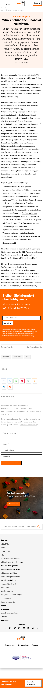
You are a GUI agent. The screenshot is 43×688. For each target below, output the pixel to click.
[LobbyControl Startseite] (20, 3)
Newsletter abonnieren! (31, 683)
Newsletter (5, 609)
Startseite (4, 8)
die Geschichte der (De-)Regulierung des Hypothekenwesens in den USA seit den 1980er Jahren (21, 216)
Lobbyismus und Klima (9, 573)
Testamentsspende (8, 602)
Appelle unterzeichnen (9, 613)
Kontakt (4, 617)
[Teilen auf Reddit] (9, 387)
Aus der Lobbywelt (14, 8)
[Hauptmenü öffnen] (10, 3)
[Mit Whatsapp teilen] (16, 381)
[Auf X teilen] (9, 381)
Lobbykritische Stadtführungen (12, 562)
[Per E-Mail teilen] (28, 381)
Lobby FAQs (5, 544)
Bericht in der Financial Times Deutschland (19, 258)
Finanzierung (5, 551)
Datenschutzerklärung (27, 336)
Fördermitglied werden (9, 584)
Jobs (2, 555)
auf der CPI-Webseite (24, 252)
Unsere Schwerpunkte (9, 566)
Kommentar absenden (10, 463)
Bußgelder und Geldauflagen (11, 595)
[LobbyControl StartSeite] (21, 639)
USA (27, 356)
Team (3, 548)
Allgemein (6, 356)
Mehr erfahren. (13, 504)
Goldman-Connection (10, 286)
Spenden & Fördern (8, 580)
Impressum (5, 620)
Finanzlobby (17, 356)
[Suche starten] (39, 527)
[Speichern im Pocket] (22, 381)
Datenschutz (23, 645)
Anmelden (7, 323)
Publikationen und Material (11, 559)
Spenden (37, 3)
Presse (3, 606)
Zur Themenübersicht (34, 347)
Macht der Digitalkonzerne (10, 577)
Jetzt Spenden (6, 588)
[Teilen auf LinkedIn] (3, 387)
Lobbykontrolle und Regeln (10, 569)
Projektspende (6, 598)
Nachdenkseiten (29, 286)
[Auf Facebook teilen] (3, 381)
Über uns (4, 540)
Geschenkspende (7, 591)
